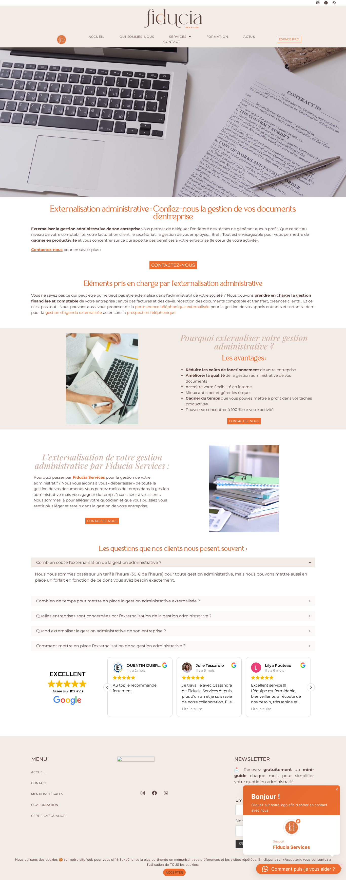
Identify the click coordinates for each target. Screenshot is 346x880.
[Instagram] (318, 3)
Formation (217, 37)
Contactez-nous (47, 249)
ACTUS (249, 37)
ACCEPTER (174, 872)
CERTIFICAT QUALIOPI (49, 816)
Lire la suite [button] (123, 709)
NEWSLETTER (252, 759)
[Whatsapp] (334, 3)
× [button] (337, 789)
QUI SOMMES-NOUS (137, 37)
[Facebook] (326, 3)
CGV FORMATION (44, 805)
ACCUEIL (96, 37)
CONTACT (171, 42)
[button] (311, 687)
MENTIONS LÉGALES (47, 794)
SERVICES (177, 37)
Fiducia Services (89, 477)
